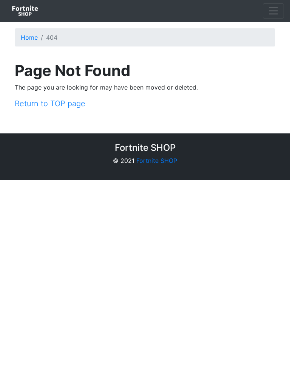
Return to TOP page (50, 103)
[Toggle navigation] (273, 11)
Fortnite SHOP (156, 160)
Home (29, 37)
